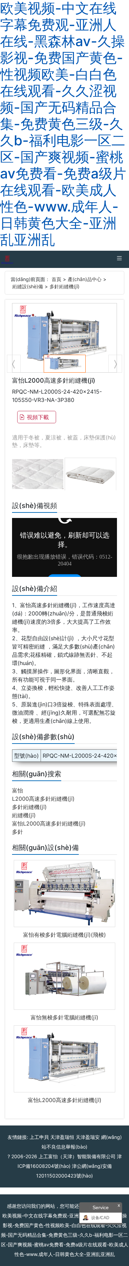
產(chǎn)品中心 (84, 279)
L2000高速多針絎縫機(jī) (43, 798)
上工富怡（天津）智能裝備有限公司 (77, 1156)
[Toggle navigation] (119, 259)
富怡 (17, 790)
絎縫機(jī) (24, 815)
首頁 (56, 279)
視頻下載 (38, 417)
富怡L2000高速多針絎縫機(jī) (49, 823)
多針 (17, 831)
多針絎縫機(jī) (64, 286)
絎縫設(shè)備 (27, 286)
